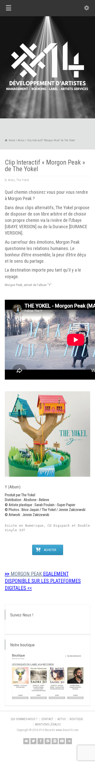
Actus (11, 180)
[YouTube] (62, 741)
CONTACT (47, 719)
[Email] (26, 741)
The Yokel (22, 180)
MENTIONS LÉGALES (48, 724)
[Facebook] (40, 741)
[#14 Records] (47, 108)
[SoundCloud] (69, 741)
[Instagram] (55, 741)
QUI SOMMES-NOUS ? (24, 719)
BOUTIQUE (76, 719)
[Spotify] (48, 741)
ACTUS (62, 719)
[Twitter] (33, 741)
